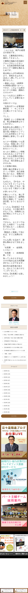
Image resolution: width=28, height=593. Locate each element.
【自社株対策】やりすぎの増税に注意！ (13, 347)
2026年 (5, 370)
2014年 (5, 409)
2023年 (5, 380)
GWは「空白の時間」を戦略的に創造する (14, 334)
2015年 (5, 405)
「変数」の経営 (7, 353)
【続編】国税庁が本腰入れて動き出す (13, 344)
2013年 (5, 412)
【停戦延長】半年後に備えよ (11, 341)
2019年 (5, 393)
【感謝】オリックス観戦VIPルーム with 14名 (15, 356)
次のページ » (14, 291)
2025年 (5, 374)
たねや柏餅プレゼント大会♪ (10, 331)
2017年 (5, 399)
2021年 (5, 386)
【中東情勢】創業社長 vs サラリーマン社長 (14, 350)
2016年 (5, 402)
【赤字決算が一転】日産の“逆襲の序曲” (13, 337)
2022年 (5, 383)
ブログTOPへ (14, 297)
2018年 (5, 396)
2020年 (5, 389)
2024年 (5, 377)
